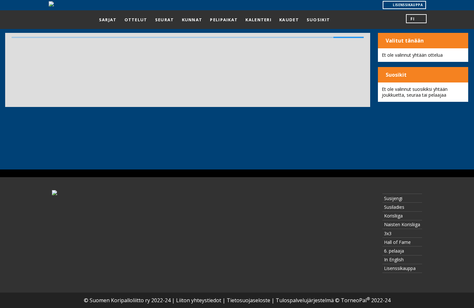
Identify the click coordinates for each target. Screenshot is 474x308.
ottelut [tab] (135, 20)
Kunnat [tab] (192, 20)
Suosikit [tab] (318, 20)
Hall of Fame (397, 242)
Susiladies (394, 207)
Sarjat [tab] (108, 20)
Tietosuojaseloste (248, 300)
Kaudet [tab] (289, 20)
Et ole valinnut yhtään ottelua (412, 55)
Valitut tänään (404, 40)
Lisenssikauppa (400, 268)
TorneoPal (355, 300)
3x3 (387, 233)
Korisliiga (393, 216)
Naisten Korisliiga (402, 224)
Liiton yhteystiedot (198, 300)
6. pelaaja (394, 251)
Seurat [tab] (164, 20)
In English (394, 259)
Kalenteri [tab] (258, 20)
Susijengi (393, 198)
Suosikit (395, 74)
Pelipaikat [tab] (224, 20)
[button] (416, 18)
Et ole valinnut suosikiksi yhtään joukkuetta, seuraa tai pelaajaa (415, 92)
